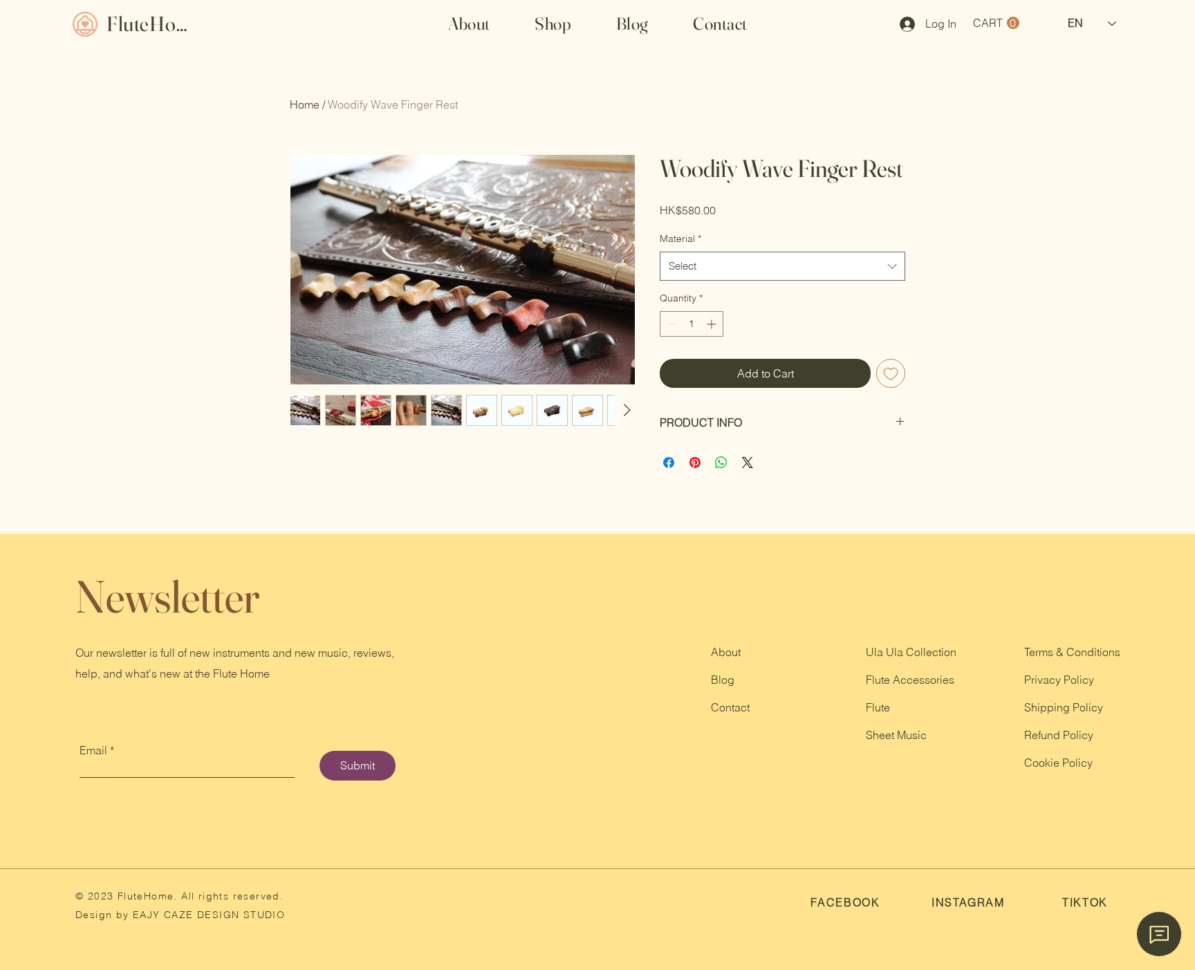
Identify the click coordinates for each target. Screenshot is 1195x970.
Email (93, 750)
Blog (722, 680)
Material (680, 238)
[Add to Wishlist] (890, 373)
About (726, 652)
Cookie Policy (1058, 763)
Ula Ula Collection (911, 652)
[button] (553, 23)
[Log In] (903, 24)
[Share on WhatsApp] (721, 462)
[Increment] (712, 324)
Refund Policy (1058, 735)
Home (304, 104)
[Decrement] (670, 324)
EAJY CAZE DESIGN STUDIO (207, 914)
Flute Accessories (910, 680)
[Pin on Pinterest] (695, 462)
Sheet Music (896, 735)
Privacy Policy (1059, 680)
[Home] (84, 23)
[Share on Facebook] (668, 462)
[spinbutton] (691, 324)
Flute (878, 707)
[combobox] (782, 266)
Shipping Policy (1063, 707)
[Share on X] (747, 462)
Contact (730, 707)
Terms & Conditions (1072, 652)
